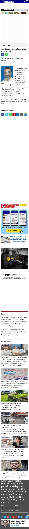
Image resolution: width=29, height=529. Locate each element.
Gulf (9, 45)
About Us (17, 505)
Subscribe (17, 510)
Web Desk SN (6, 63)
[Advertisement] (14, 29)
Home (3, 45)
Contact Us (4, 508)
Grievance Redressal (7, 510)
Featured (4, 314)
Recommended (6, 341)
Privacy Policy (18, 508)
